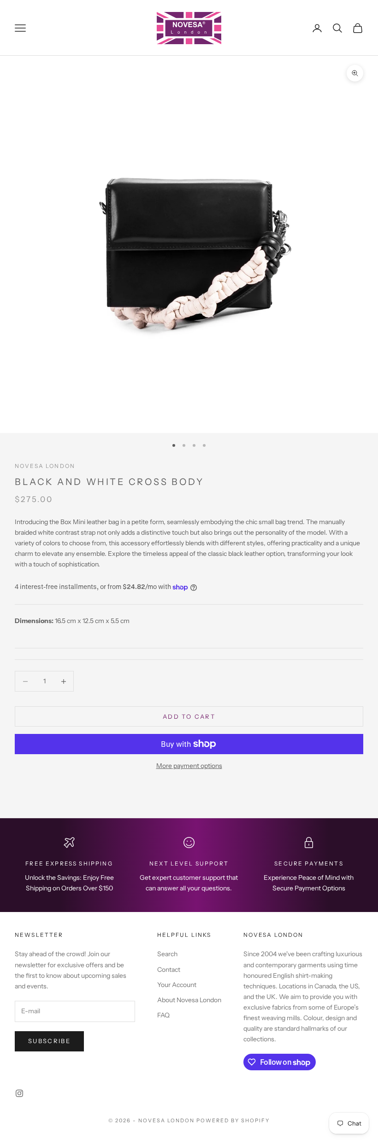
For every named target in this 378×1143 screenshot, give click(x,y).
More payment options (189, 766)
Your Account (176, 985)
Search (167, 954)
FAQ (163, 1015)
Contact (168, 969)
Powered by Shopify (233, 1120)
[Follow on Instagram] (19, 1093)
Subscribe (49, 1041)
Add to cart (189, 716)
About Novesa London (189, 1000)
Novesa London (45, 465)
